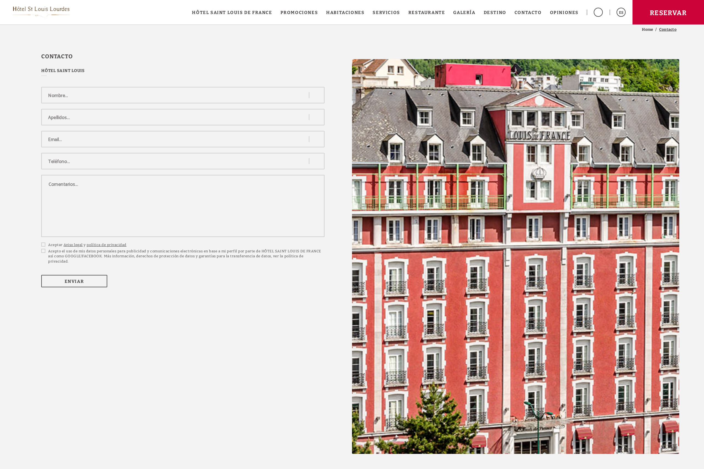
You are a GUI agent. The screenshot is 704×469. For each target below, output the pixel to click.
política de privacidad (106, 245)
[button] (621, 12)
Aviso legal (73, 245)
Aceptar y (87, 245)
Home (647, 30)
